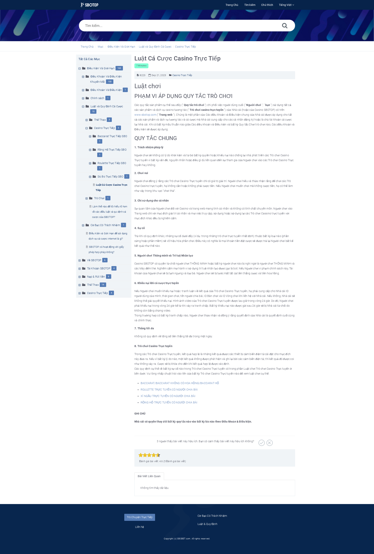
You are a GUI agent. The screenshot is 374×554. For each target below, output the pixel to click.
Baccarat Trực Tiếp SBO (112, 136)
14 (103, 284)
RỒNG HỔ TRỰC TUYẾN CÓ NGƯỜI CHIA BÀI (169, 402)
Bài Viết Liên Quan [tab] (149, 476)
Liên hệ (139, 526)
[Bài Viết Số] (138, 75)
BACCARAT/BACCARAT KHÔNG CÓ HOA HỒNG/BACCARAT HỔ (180, 383)
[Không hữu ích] (269, 441)
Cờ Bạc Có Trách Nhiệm (105, 225)
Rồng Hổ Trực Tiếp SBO (112, 149)
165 (119, 68)
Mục (100, 46)
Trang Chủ (87, 46)
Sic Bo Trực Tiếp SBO (110, 176)
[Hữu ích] (261, 441)
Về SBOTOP (94, 260)
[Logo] (89, 5)
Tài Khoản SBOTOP (98, 268)
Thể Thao (100, 119)
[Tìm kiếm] (285, 25)
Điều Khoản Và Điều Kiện (106, 89)
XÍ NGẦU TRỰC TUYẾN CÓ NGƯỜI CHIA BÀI (168, 396)
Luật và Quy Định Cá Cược (155, 46)
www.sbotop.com (145, 114)
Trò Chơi (99, 198)
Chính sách (97, 98)
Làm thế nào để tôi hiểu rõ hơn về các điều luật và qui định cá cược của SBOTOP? (109, 211)
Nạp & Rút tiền (96, 276)
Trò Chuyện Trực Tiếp (140, 517)
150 (110, 81)
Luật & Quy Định (207, 524)
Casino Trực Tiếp (185, 46)
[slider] (149, 455)
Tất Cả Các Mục (89, 59)
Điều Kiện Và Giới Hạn (121, 46)
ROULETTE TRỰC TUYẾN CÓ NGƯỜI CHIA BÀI (169, 389)
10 (93, 111)
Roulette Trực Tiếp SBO (112, 163)
